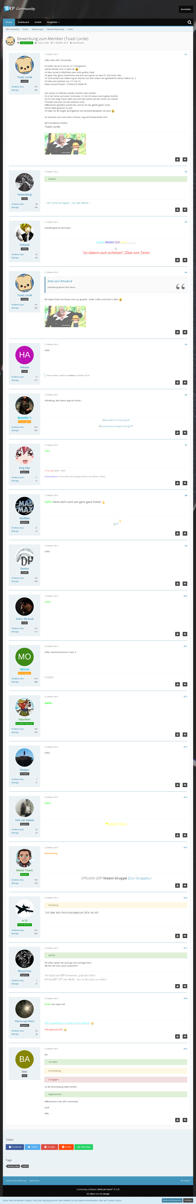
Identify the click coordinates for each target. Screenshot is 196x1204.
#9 (186, 545)
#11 (185, 646)
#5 (186, 344)
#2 (186, 171)
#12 (185, 696)
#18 (185, 998)
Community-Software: (98, 1189)
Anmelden (186, 9)
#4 (186, 272)
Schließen (188, 1200)
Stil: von (98, 1193)
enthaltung (13, 1166)
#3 (186, 222)
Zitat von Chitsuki (58, 281)
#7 (186, 445)
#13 (185, 746)
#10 (185, 596)
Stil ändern (185, 1180)
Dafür (25, 1166)
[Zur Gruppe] (138, 878)
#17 (185, 948)
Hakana (71, 375)
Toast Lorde (43, 42)
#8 (186, 495)
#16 (185, 897)
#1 (186, 54)
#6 (186, 394)
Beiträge (15, 90)
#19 (185, 1048)
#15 (185, 847)
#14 (185, 797)
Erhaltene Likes (18, 87)
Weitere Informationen (172, 1200)
